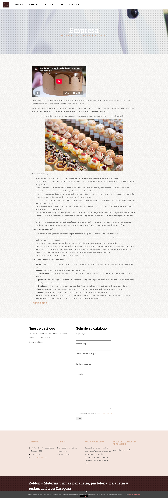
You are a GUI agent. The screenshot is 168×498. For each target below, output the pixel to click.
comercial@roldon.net (39, 457)
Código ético (40, 302)
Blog (61, 4)
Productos (33, 4)
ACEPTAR (84, 496)
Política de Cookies (134, 494)
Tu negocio (48, 4)
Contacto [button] (73, 4)
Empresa (19, 4)
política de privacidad (105, 413)
